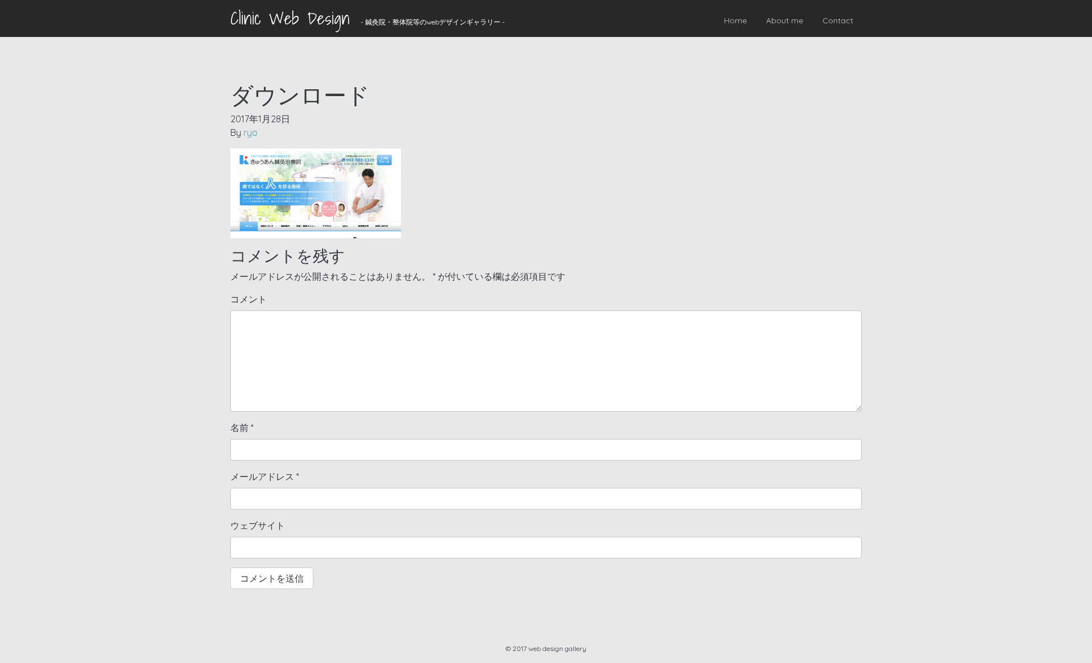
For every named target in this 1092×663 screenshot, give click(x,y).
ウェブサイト (257, 525)
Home (735, 20)
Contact (837, 20)
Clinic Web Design (290, 18)
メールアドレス (264, 476)
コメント (248, 299)
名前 (242, 427)
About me (784, 20)
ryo (250, 132)
